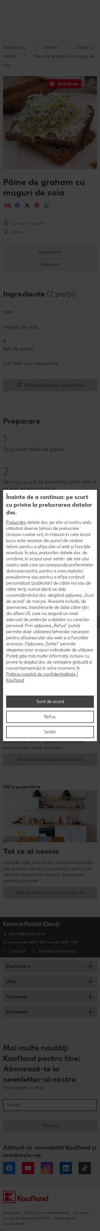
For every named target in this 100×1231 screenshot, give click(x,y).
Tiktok (85, 1168)
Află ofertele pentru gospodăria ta (50, 892)
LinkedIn (66, 1168)
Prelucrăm (16, 522)
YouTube (28, 1168)
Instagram (47, 1168)
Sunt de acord (50, 701)
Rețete (51, 47)
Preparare (50, 264)
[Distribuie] (7, 205)
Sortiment (17, 1012)
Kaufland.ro (14, 47)
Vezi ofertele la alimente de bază (50, 759)
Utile (11, 981)
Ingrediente (50, 252)
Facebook (9, 1168)
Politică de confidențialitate (46, 1213)
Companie (16, 996)
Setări (50, 732)
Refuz (50, 716)
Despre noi (12, 1213)
